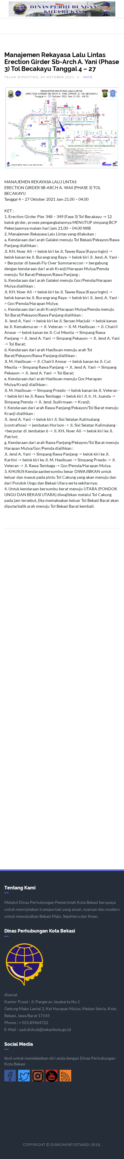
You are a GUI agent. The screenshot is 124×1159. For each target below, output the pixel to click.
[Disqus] (62, 611)
